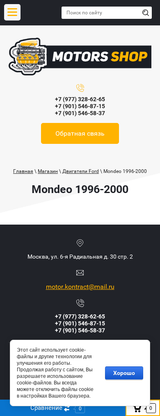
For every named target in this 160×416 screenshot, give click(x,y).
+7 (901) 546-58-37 (80, 113)
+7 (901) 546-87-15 (80, 106)
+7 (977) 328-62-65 (80, 99)
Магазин (48, 171)
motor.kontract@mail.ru (80, 287)
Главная (23, 171)
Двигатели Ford (80, 171)
